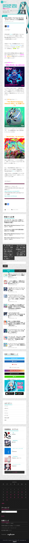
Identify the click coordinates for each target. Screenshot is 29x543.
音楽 (5, 420)
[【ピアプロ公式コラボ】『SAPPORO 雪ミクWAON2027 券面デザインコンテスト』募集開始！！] (5, 314)
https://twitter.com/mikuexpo (11, 196)
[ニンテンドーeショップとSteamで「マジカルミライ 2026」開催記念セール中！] (5, 345)
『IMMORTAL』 (15, 440)
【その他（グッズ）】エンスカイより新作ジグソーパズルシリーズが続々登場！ (16, 289)
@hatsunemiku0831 (15, 373)
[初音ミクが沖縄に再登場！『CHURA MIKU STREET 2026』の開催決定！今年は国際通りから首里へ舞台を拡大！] (5, 322)
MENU (4, 1)
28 (21, 497)
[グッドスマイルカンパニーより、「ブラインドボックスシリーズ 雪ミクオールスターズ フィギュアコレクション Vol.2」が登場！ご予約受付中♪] (5, 296)
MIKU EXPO (15, 209)
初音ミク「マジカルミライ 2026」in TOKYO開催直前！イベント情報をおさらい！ (16, 275)
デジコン (6, 413)
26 (14, 497)
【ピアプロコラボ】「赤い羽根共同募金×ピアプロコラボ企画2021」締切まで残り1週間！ (20, 250)
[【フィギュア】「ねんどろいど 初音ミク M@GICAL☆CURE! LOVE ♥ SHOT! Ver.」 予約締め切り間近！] (5, 338)
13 (18, 492)
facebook (15, 361)
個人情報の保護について (6, 530)
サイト (13, 171)
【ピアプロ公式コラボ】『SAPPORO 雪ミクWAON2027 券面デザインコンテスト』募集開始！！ (16, 314)
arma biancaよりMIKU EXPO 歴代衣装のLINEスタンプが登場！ (14, 230)
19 (14, 494)
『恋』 (13, 432)
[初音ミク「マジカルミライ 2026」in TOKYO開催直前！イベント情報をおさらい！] (5, 275)
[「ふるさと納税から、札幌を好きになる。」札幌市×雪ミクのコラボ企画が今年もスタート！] (5, 282)
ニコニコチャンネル (15, 367)
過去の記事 (7, 417)
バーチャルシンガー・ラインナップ (8, 528)
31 (7, 500)
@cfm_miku (15, 358)
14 (21, 492)
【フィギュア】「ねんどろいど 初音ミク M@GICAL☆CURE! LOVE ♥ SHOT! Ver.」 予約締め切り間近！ (14, 221)
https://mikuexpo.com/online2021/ (12, 191)
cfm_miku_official (15, 370)
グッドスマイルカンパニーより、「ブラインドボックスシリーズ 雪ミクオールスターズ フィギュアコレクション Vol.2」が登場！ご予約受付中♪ (16, 297)
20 (18, 494)
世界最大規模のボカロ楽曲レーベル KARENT (10, 525)
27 (18, 497)
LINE (15, 376)
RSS (3, 516)
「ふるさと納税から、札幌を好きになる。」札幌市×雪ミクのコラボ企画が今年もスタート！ (16, 282)
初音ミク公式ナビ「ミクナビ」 (14, 379)
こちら (10, 34)
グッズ (6, 410)
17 (7, 494)
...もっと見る (14, 472)
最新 (8, 270)
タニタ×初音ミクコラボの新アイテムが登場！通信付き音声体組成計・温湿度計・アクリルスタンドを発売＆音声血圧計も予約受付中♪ (16, 306)
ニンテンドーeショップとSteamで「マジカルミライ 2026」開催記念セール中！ (16, 345)
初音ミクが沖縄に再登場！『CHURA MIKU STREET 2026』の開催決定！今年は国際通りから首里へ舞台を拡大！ (16, 323)
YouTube (15, 364)
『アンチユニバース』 (16, 464)
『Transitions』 (15, 456)
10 (7, 492)
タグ (20, 270)
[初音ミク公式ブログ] (10, 6)
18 (10, 494)
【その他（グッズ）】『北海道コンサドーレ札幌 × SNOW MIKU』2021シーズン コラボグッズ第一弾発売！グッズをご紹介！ (8, 252)
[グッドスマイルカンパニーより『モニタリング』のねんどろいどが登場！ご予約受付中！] (5, 331)
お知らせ (6, 408)
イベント (5, 15)
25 (10, 497)
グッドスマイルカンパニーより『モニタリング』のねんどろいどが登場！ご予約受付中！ (16, 331)
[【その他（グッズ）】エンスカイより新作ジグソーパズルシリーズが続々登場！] (5, 289)
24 (7, 497)
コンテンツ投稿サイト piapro (7, 523)
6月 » (3, 503)
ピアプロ (6, 415)
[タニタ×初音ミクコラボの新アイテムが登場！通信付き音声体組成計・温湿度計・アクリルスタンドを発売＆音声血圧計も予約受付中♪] (5, 306)
